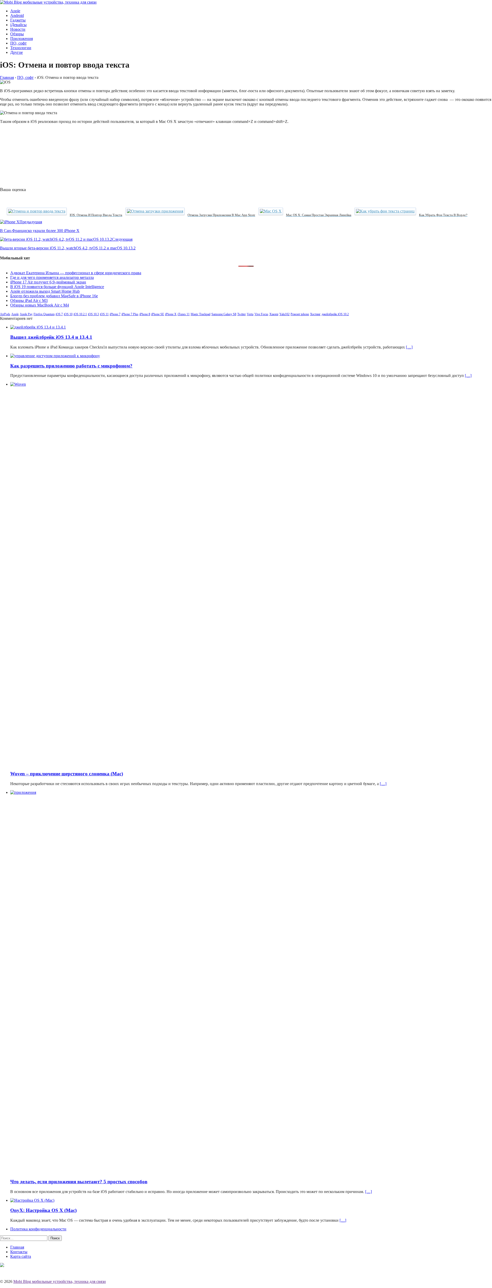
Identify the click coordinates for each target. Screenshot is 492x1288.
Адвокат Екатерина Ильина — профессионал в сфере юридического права (75, 273)
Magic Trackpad (200, 314)
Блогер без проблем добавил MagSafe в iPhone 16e (54, 296)
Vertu (250, 314)
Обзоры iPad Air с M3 (29, 300)
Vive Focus (261, 314)
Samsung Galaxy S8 (223, 314)
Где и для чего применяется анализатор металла (52, 277)
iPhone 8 (144, 314)
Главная (17, 1247)
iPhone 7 (115, 314)
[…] (409, 347)
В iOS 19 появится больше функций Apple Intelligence (57, 286)
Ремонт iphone (300, 314)
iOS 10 (68, 314)
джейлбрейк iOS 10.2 (335, 314)
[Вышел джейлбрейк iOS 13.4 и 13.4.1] (38, 327)
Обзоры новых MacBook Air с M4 (39, 305)
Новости (17, 29)
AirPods (5, 314)
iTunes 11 (184, 314)
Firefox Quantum (44, 314)
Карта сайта (20, 1256)
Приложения (21, 38)
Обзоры (17, 34)
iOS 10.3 (93, 314)
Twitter (241, 314)
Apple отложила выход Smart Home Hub (45, 291)
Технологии (20, 48)
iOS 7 (59, 314)
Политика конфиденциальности (38, 1229)
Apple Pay (26, 314)
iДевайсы (18, 25)
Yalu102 (284, 314)
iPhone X (171, 314)
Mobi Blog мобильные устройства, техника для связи (59, 1281)
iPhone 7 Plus (129, 314)
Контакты (18, 1252)
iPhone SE (157, 314)
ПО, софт (18, 43)
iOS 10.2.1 (80, 314)
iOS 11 (104, 314)
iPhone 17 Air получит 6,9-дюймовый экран (48, 282)
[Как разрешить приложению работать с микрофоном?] (55, 356)
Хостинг (315, 314)
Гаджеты (18, 20)
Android (17, 15)
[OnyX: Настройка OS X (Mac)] (32, 1200)
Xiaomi (273, 314)
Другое (16, 52)
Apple (15, 11)
